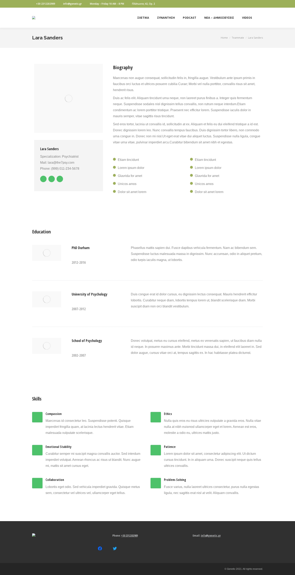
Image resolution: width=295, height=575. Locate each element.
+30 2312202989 (45, 3)
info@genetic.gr (72, 3)
